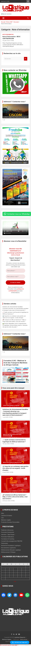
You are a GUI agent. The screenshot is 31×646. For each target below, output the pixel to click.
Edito (2, 513)
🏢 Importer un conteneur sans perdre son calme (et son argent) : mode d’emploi (15, 468)
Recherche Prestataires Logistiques (11, 545)
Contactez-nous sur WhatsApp (18, 214)
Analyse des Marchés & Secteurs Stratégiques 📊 (12, 435)
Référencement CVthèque (8, 552)
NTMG (12, 40)
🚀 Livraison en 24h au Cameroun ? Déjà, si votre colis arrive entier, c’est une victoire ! (15, 497)
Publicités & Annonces (7, 530)
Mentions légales (6, 639)
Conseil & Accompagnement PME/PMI (11, 541)
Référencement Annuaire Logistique (11, 550)
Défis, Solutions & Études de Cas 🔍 (12, 462)
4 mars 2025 (5, 472)
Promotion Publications (7, 536)
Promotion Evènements (7, 532)
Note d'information (7, 34)
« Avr (14, 581)
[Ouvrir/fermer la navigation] (3, 18)
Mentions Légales (6, 520)
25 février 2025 (6, 500)
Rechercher (25, 59)
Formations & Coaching (7, 539)
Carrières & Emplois (6, 515)
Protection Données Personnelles (10, 522)
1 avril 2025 (5, 417)
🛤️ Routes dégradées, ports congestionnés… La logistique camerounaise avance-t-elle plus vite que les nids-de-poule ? (14, 325)
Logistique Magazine (19, 637)
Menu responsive (28, 1)
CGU (2, 517)
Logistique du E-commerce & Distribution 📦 (15, 491)
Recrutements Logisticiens (8, 547)
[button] (19, 642)
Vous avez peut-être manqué (13, 388)
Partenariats (4, 543)
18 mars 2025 (6, 443)
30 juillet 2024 (6, 40)
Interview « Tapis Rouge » (8, 534)
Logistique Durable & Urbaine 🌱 (12, 405)
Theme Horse (23, 639)
